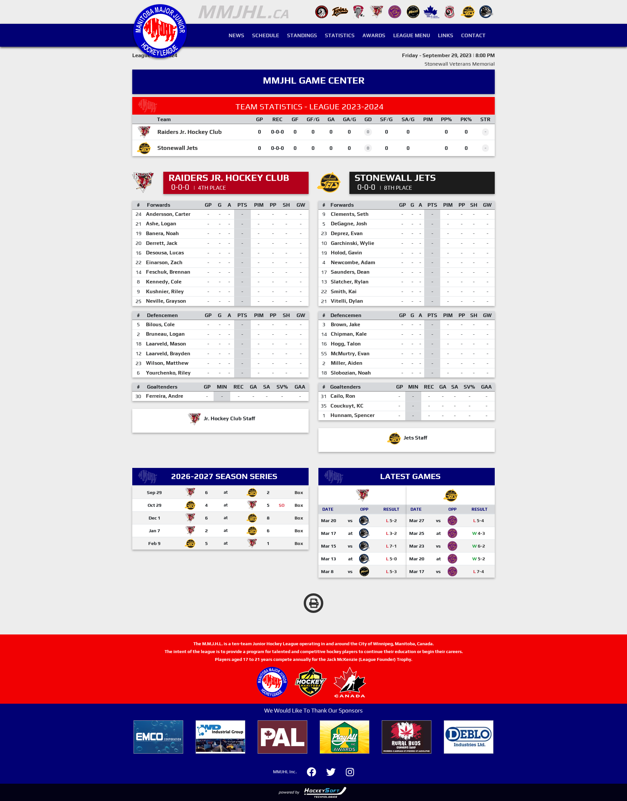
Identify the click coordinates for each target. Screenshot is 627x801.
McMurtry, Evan (350, 353)
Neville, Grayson (166, 301)
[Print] (313, 603)
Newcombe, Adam (353, 262)
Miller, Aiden (346, 363)
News (236, 35)
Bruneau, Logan (165, 334)
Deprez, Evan (347, 233)
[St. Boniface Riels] (413, 11)
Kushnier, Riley (165, 291)
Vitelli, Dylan (347, 301)
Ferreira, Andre (164, 396)
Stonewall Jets (177, 147)
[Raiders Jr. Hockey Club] (376, 11)
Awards (373, 35)
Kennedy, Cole (164, 282)
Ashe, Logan (161, 223)
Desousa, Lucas (165, 252)
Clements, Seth (350, 214)
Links (445, 35)
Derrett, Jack (161, 243)
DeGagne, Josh (349, 223)
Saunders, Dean (350, 272)
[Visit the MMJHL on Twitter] (335, 771)
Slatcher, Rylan (350, 282)
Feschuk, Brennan (168, 272)
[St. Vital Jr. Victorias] (449, 11)
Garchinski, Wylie (352, 243)
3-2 (391, 533)
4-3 (478, 533)
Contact (473, 35)
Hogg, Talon (346, 344)
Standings (302, 35)
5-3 (391, 571)
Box (299, 492)
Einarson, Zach (164, 262)
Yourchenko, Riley (168, 373)
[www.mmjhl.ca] (160, 54)
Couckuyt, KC (346, 406)
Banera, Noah (162, 233)
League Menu (411, 35)
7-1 (391, 546)
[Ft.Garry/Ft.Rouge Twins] (339, 11)
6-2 (478, 546)
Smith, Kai (344, 291)
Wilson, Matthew (167, 363)
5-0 (391, 558)
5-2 (391, 520)
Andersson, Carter (168, 214)
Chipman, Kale (349, 334)
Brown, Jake (345, 324)
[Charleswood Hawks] (321, 11)
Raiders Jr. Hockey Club (189, 131)
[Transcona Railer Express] (486, 11)
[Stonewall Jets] (467, 11)
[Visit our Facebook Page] (315, 771)
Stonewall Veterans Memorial (460, 64)
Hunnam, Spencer (352, 415)
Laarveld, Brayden (168, 353)
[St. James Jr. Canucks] (431, 11)
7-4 (478, 571)
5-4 (478, 520)
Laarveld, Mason (166, 344)
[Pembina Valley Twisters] (358, 11)
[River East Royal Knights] (394, 11)
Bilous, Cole (160, 324)
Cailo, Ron (342, 396)
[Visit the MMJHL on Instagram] (350, 771)
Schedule (265, 35)
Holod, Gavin (346, 252)
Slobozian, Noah (351, 373)
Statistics (340, 35)
